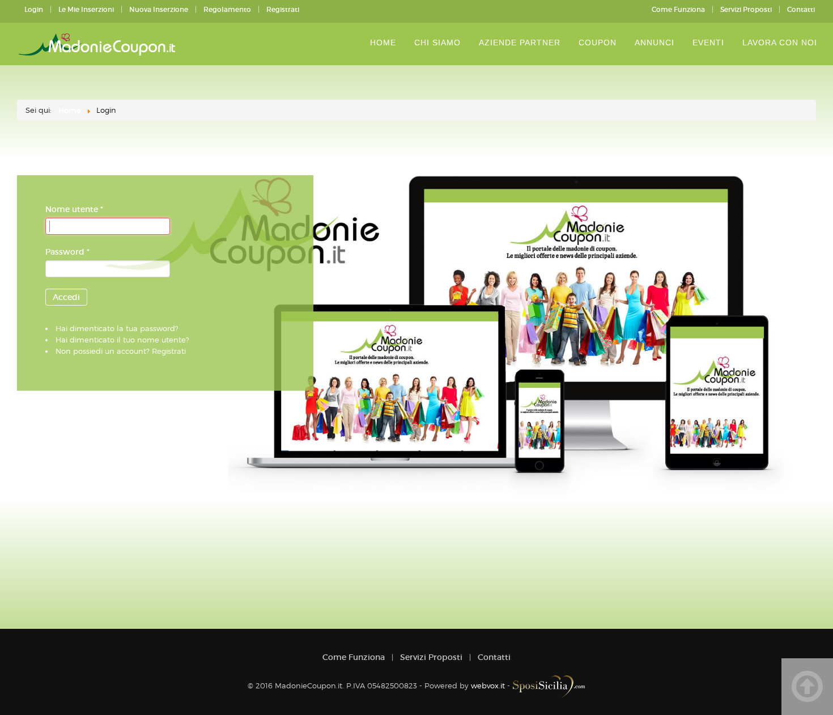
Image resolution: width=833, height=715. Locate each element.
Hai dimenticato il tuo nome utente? (122, 339)
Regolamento (227, 9)
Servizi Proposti (746, 9)
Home (383, 42)
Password (67, 252)
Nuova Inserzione (158, 9)
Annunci (654, 42)
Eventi (708, 42)
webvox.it (488, 685)
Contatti (801, 9)
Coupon (598, 42)
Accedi (66, 297)
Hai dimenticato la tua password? (117, 328)
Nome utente (74, 209)
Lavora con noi (779, 42)
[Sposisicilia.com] (549, 685)
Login (33, 9)
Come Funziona (678, 9)
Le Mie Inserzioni (86, 9)
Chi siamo (437, 42)
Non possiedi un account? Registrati (121, 351)
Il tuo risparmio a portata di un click (99, 44)
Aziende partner (519, 42)
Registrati (282, 9)
